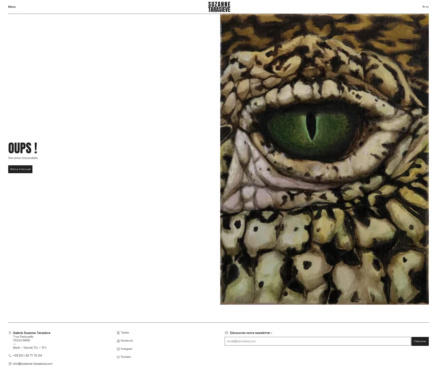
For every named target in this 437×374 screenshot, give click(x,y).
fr (424, 6)
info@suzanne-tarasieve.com (32, 363)
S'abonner (420, 341)
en (427, 6)
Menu (12, 6)
